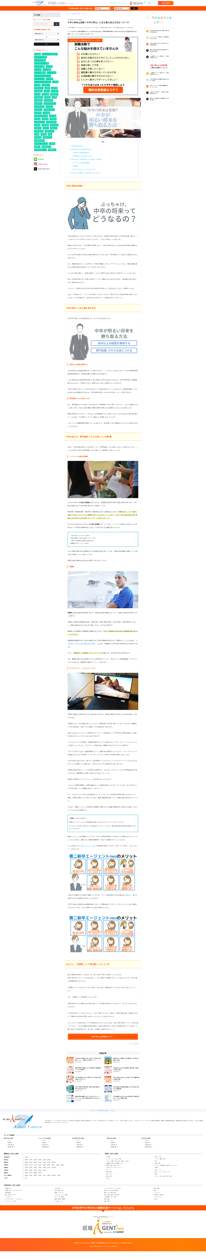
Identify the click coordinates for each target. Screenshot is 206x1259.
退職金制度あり (47, 146)
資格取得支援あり (40, 140)
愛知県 (62, 1165)
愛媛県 (35, 1172)
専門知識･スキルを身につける (82, 156)
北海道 (26, 1157)
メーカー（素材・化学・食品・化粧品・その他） (117, 1161)
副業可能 (55, 88)
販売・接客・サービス (10, 1194)
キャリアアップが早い (41, 57)
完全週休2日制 (39, 97)
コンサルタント (8, 1196)
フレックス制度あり (40, 72)
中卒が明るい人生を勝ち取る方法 (81, 149)
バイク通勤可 (47, 69)
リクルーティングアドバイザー (43, 75)
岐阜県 (53, 1165)
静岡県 (57, 1165)
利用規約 (93, 1242)
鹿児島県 (54, 1175)
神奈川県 (54, 1162)
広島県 (39, 1170)
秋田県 (39, 1159)
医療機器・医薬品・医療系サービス (114, 1163)
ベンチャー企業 (52, 72)
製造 (155, 1190)
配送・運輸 (107, 1201)
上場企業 (55, 81)
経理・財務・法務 (59, 1190)
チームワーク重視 (40, 66)
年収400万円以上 (40, 106)
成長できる (38, 112)
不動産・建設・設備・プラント (113, 1165)
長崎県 (35, 1175)
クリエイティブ (157, 1196)
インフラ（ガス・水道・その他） (114, 1158)
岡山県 (35, 1170)
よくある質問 (122, 1242)
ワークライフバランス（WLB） (43, 81)
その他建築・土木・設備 (110, 1196)
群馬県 (35, 1162)
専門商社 (48, 97)
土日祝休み (55, 91)
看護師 (76, 166)
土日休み (47, 91)
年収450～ (49, 106)
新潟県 (26, 1165)
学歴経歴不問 (54, 94)
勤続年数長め (39, 91)
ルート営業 (50, 78)
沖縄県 (58, 1175)
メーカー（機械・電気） (160, 1158)
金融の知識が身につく (41, 149)
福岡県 (26, 1175)
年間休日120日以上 (49, 109)
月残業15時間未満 (51, 122)
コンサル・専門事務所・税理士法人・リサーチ (166, 1165)
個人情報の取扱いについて (103, 1242)
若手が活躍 (38, 137)
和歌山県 (54, 1167)
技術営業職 (7, 1192)
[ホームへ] (40, 3)
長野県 (48, 1165)
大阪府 (39, 1167)
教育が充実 (53, 115)
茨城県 (26, 1162)
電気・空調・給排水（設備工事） (112, 1194)
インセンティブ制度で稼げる (50, 54)
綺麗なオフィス (50, 131)
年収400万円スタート (50, 103)
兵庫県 (44, 1167)
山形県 (44, 1159)
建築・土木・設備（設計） (110, 1192)
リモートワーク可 (40, 78)
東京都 (48, 1162)
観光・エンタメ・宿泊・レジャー (163, 1171)
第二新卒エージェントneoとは (82, 1242)
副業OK (48, 88)
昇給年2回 (45, 119)
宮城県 (35, 1159)
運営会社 (129, 1242)
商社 (156, 1161)
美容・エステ (109, 1174)
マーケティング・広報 (10, 1201)
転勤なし (38, 146)
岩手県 (30, 1159)
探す (134, 8)
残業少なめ (38, 128)
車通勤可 (52, 143)
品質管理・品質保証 (158, 1194)
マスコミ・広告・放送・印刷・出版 (163, 1176)
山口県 (44, 1170)
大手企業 (38, 94)
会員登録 (166, 3)
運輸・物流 (108, 1171)
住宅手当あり (46, 85)
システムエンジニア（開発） (61, 1194)
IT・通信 (108, 1156)
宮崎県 (48, 1175)
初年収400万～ (39, 88)
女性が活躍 (45, 94)
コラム (84, 13)
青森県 (26, 1159)
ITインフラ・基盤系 (59, 1196)
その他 (107, 1178)
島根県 (30, 1170)
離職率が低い (52, 149)
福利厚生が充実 (39, 131)
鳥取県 (26, 1170)
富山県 (30, 1165)
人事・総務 (57, 1188)
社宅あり (46, 128)
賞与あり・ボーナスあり (41, 143)
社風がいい (54, 128)
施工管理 (38, 119)
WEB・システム (158, 1156)
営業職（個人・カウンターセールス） (14, 1190)
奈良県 (48, 1167)
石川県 (35, 1165)
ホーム (67, 13)
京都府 (35, 1167)
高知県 (39, 1172)
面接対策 (10, 1142)
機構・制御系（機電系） (60, 1199)
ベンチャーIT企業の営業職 (81, 162)
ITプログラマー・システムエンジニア (85, 169)
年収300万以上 (48, 100)
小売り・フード (158, 1169)
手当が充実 (46, 112)
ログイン (153, 3)
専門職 (54, 97)
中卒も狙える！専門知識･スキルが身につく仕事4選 (86, 159)
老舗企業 (44, 134)
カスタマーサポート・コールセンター (14, 1199)
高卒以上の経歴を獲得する (82, 152)
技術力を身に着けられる (41, 115)
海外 (26, 1178)
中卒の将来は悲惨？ (77, 146)
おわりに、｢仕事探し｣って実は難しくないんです (86, 172)
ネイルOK (49, 66)
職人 (50, 134)
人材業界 (38, 85)
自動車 (156, 1167)
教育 (156, 1174)
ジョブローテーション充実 (42, 63)
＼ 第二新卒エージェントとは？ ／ (119, 3)
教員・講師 (156, 1188)
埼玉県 (39, 1162)
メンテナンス (157, 1192)
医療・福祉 (107, 1199)
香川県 (30, 1172)
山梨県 (44, 1165)
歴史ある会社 (54, 125)
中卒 (136, 1043)
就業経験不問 (39, 100)
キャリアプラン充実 (40, 60)
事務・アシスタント (59, 1192)
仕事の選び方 (11, 1144)
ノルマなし (38, 69)
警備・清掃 (108, 1176)
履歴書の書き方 (11, 1146)
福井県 (39, 1165)
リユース (108, 1169)
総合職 (37, 134)
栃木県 (30, 1162)
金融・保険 (157, 1163)
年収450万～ (39, 109)
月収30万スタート (40, 122)
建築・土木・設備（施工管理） (111, 1190)
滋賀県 (30, 1167)
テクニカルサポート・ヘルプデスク (112, 1188)
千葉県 (44, 1162)
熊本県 (39, 1175)
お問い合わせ (114, 1242)
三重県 (26, 1167)
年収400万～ (39, 103)
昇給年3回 (53, 119)
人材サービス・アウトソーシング (114, 1167)
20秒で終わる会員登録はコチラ (101, 1036)
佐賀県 (30, 1175)
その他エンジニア (59, 1201)
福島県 (48, 1159)
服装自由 (38, 125)
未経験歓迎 (45, 125)
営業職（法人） (8, 1188)
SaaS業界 (38, 54)
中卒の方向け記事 (75, 13)
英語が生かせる (48, 137)
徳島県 (26, 1172)
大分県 (44, 1175)
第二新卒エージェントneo (86, 846)
